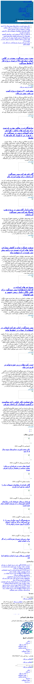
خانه (28, 4)
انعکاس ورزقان (17, 601)
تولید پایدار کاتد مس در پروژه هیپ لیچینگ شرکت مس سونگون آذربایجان (18, 212)
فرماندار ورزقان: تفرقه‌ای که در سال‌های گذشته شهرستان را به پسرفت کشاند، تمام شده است (15, 503)
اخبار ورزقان (22, 8)
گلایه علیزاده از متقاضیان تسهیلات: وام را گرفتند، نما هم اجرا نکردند (16, 486)
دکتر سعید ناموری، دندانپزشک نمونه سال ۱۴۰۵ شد (15, 26)
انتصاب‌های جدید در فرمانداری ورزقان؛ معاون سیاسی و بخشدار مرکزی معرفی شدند (16, 468)
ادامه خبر (30, 85)
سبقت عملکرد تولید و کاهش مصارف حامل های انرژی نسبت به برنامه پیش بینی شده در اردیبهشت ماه (17, 250)
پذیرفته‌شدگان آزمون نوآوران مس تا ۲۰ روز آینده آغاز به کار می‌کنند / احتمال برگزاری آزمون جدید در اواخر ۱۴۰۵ (15, 39)
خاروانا (28, 13)
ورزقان (28, 6)
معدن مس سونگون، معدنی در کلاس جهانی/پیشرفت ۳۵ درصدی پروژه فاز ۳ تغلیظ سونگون (17, 60)
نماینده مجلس (22, 11)
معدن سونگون (22, 9)
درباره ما (27, 16)
